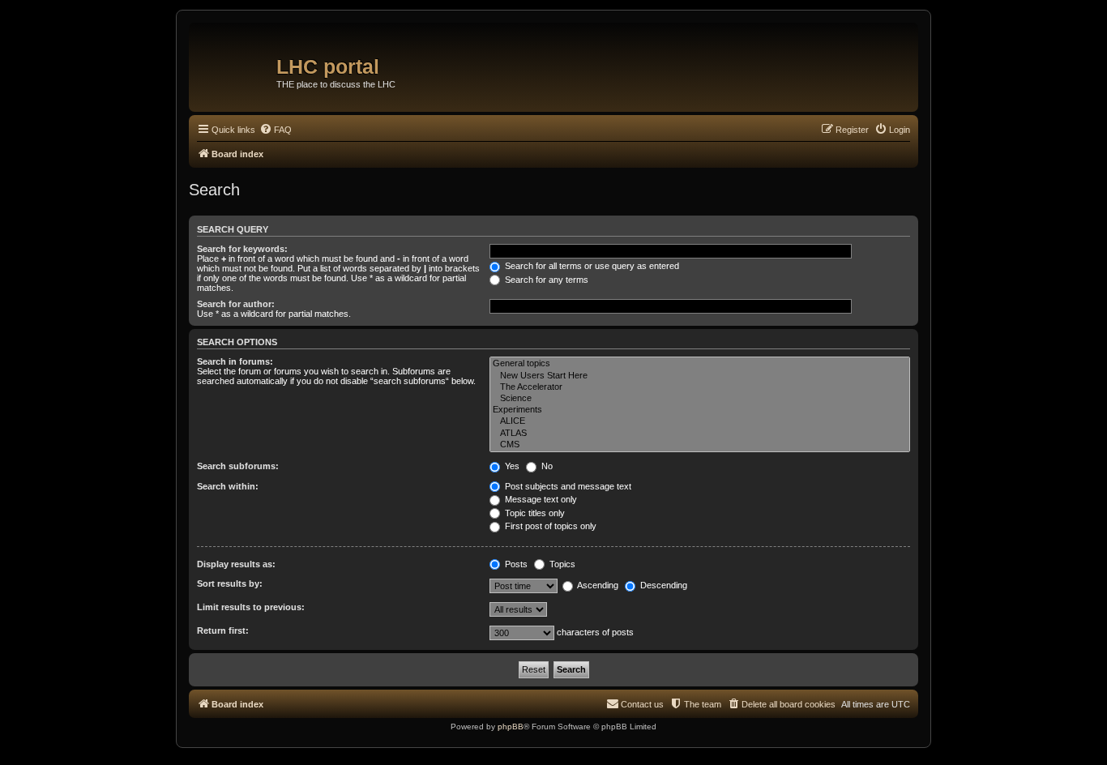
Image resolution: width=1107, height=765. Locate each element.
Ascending (596, 585)
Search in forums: (235, 361)
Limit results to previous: (251, 607)
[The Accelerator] (699, 387)
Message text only (539, 499)
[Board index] (234, 61)
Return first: (223, 630)
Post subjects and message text (566, 486)
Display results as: (236, 564)
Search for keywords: (242, 249)
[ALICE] (699, 421)
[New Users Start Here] (699, 376)
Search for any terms (545, 279)
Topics (561, 564)
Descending (662, 585)
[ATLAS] (699, 433)
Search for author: (236, 304)
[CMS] (699, 445)
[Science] (699, 398)
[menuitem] (275, 129)
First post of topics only (549, 526)
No (546, 466)
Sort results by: (230, 583)
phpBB (511, 726)
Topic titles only (533, 513)
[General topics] (699, 364)
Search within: (228, 486)
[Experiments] (699, 410)
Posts (515, 564)
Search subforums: (238, 466)
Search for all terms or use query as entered (590, 266)
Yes (510, 466)
